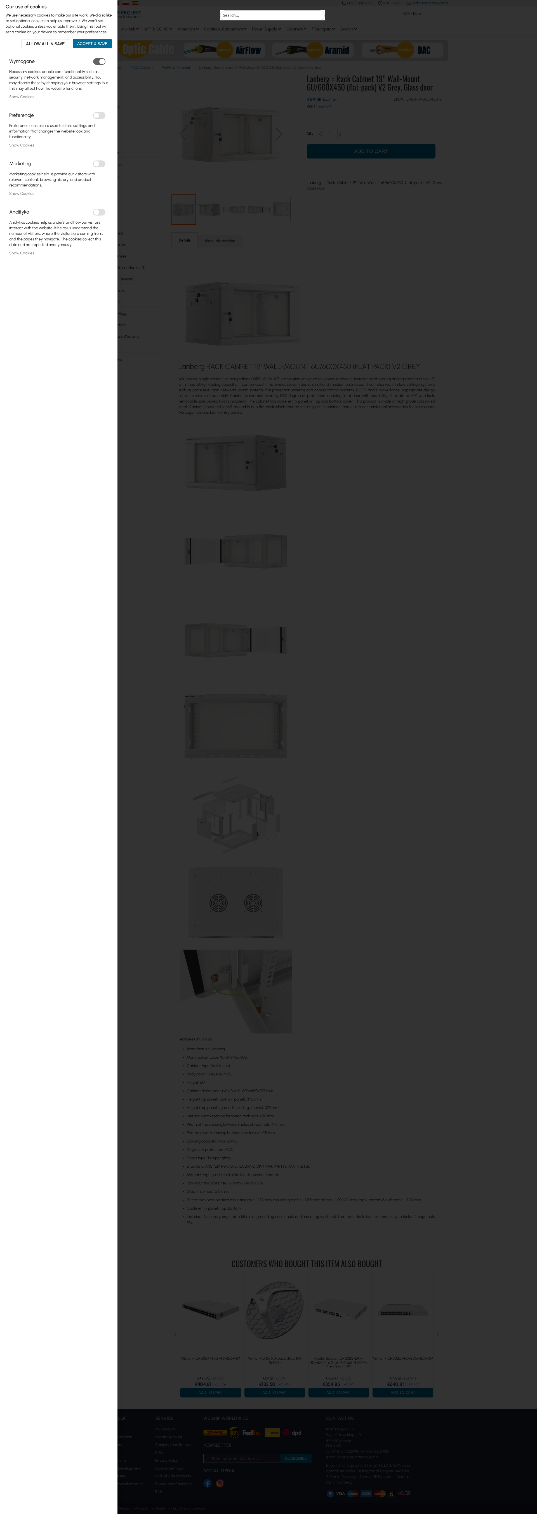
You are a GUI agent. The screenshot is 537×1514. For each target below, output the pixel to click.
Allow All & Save (45, 43)
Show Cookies (21, 96)
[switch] (99, 61)
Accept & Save (92, 43)
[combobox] (272, 15)
